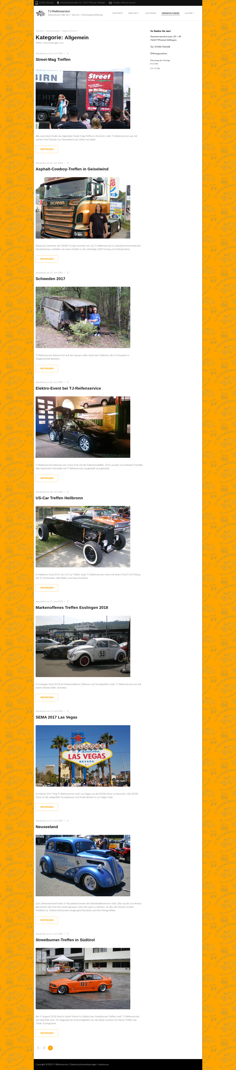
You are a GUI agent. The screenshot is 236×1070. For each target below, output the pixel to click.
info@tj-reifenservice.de (124, 3)
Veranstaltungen (170, 13)
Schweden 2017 (50, 278)
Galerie (188, 13)
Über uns (132, 13)
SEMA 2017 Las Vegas (56, 717)
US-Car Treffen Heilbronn (59, 498)
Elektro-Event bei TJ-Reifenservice (68, 388)
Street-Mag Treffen (53, 59)
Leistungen (150, 13)
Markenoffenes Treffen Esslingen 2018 (72, 607)
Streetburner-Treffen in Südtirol (65, 940)
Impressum (103, 1064)
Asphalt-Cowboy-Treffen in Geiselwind (72, 169)
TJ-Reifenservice (59, 11)
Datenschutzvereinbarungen (83, 1064)
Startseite (117, 13)
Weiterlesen (46, 149)
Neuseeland (47, 827)
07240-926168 (46, 3)
